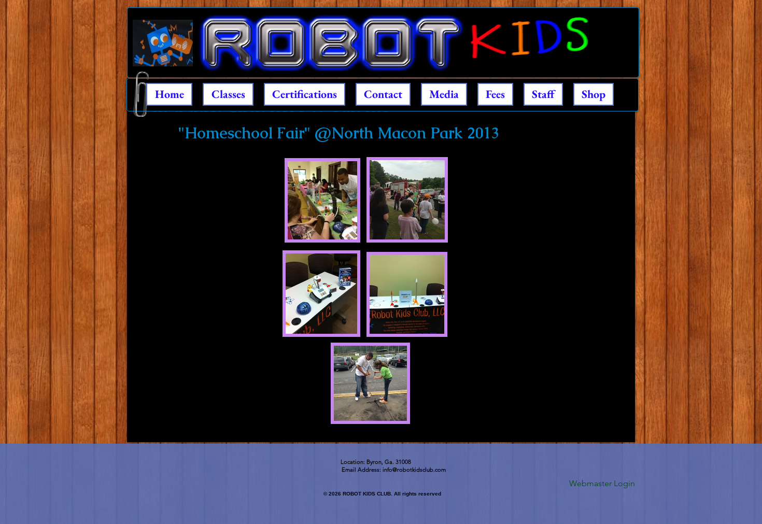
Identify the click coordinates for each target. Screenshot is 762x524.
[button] (322, 200)
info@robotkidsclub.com (414, 469)
